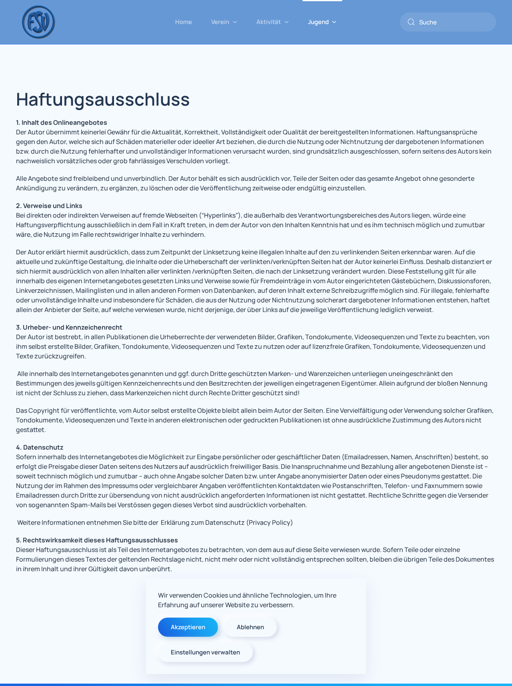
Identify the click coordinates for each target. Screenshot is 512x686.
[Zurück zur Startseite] (38, 22)
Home (183, 22)
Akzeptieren (188, 627)
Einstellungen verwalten (205, 652)
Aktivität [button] (268, 22)
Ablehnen (250, 627)
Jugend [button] (318, 22)
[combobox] (448, 22)
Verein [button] (220, 22)
